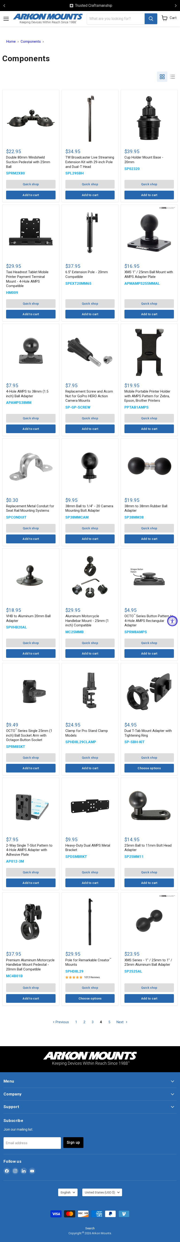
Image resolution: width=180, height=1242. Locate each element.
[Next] (175, 5)
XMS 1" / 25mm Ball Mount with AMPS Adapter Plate (148, 274)
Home (11, 42)
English (66, 1192)
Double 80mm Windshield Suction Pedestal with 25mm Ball (28, 162)
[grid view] (162, 77)
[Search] (151, 18)
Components (31, 42)
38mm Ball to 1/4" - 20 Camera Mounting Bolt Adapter (89, 508)
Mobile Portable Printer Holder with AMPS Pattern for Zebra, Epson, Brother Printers (147, 396)
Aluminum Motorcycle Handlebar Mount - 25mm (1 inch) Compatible (87, 620)
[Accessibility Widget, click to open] (172, 621)
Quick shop (31, 184)
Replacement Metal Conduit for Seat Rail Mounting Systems (30, 508)
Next (120, 1022)
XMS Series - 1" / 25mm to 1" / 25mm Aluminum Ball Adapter (148, 962)
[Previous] (4, 5)
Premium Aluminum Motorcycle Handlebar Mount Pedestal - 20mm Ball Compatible (30, 964)
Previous (62, 1022)
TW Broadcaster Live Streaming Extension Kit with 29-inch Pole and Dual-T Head (89, 162)
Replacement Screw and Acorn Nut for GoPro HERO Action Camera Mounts (89, 396)
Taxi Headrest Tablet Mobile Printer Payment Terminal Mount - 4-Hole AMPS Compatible (27, 279)
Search (90, 1228)
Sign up (73, 1142)
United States (100, 1192)
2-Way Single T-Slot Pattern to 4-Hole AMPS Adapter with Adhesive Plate (29, 850)
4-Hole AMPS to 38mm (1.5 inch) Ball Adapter (27, 393)
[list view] (172, 77)
